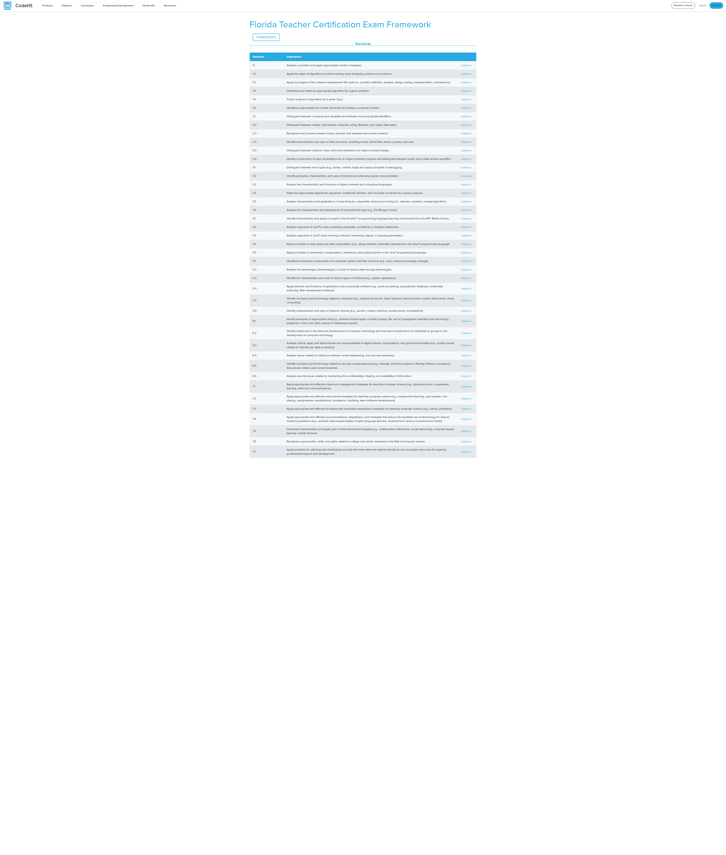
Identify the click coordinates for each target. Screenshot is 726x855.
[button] (48, 5)
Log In (702, 5)
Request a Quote (683, 5)
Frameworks (266, 37)
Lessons (466, 65)
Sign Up (716, 5)
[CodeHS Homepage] (19, 5)
